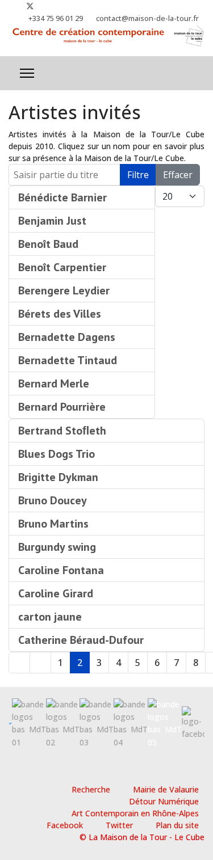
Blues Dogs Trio (56, 453)
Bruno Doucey (52, 500)
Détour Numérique (164, 801)
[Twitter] (30, 6)
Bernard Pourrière (62, 406)
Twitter (119, 825)
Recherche (91, 789)
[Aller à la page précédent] (40, 662)
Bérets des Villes (59, 313)
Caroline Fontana (61, 570)
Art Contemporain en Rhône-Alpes (135, 813)
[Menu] (27, 73)
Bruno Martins (53, 523)
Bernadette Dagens (66, 337)
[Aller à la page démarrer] (19, 662)
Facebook (65, 825)
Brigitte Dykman (58, 477)
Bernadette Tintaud (67, 360)
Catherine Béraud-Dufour (81, 640)
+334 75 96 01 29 (55, 18)
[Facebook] (12, 6)
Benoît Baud (48, 244)
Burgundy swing (57, 546)
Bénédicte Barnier (62, 197)
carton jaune (50, 616)
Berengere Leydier (64, 290)
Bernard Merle (53, 383)
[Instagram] (48, 6)
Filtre (138, 174)
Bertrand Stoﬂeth (62, 430)
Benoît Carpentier (62, 267)
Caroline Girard (55, 593)
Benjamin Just (52, 220)
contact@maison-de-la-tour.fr (147, 18)
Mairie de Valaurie (166, 789)
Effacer (178, 174)
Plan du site (177, 825)
